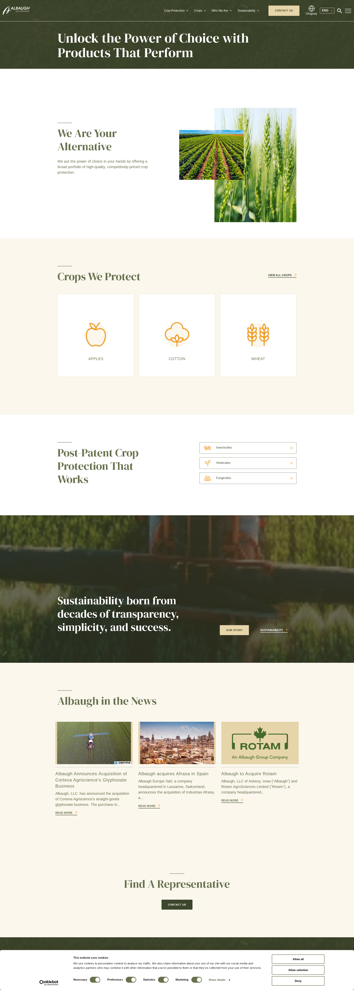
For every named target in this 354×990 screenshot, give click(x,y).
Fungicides (223, 478)
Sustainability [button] (246, 10)
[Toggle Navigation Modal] (348, 11)
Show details (217, 979)
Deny (298, 980)
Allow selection (298, 970)
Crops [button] (198, 10)
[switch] (131, 980)
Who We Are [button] (220, 10)
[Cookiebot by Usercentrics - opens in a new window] (49, 983)
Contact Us (284, 10)
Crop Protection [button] (174, 10)
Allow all (298, 959)
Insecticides (224, 447)
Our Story (234, 630)
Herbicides (223, 462)
